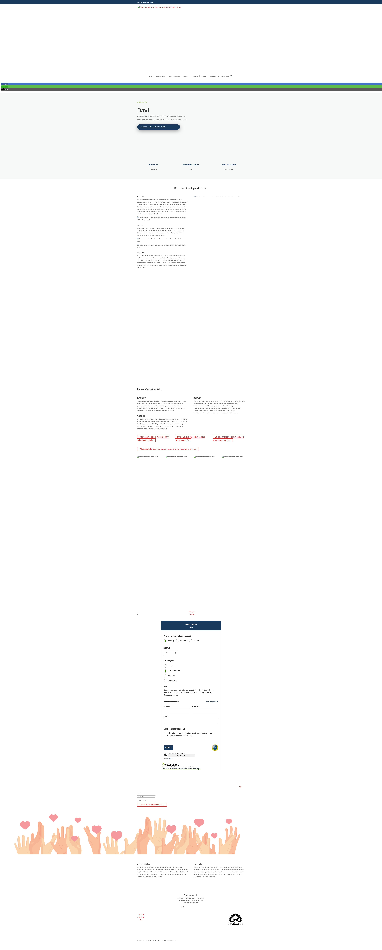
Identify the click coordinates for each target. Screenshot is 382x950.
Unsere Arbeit (160, 76)
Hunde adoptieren (175, 76)
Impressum (150, 932)
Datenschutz (141, 932)
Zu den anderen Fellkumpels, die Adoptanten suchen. (228, 438)
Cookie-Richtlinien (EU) (163, 932)
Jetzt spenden (214, 76)
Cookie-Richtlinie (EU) (169, 940)
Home (151, 76)
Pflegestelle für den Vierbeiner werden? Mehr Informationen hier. (168, 449)
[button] (4, 84)
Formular (195, 76)
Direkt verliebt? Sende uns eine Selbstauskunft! (190, 438)
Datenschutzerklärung (144, 940)
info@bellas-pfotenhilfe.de (145, 2)
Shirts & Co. (225, 76)
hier (240, 787)
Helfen (185, 76)
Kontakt (204, 76)
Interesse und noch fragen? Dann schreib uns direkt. (153, 438)
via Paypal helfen (190, 369)
